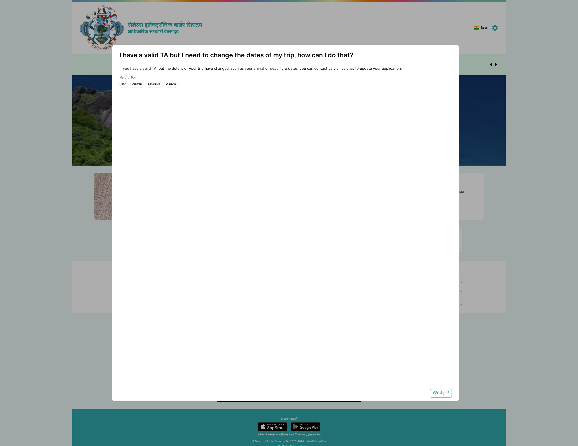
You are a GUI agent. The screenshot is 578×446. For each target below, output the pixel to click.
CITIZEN (137, 84)
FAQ (123, 84)
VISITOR (171, 84)
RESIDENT (154, 84)
